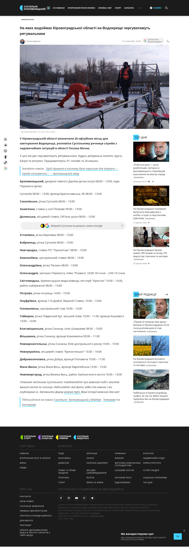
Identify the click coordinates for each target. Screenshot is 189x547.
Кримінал (120, 453)
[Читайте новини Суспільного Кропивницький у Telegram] (92, 498)
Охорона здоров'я (97, 463)
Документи (26, 520)
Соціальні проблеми (155, 477)
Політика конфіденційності (36, 515)
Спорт (118, 8)
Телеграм (109, 399)
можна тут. (72, 392)
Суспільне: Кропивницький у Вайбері (77, 399)
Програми (25, 525)
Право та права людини (67, 471)
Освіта (90, 458)
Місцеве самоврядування (97, 471)
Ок (177, 536)
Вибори (119, 458)
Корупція (92, 453)
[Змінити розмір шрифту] (167, 41)
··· (140, 8)
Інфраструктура (27, 19)
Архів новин (27, 501)
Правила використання (33, 510)
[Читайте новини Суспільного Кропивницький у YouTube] (76, 498)
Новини (24, 453)
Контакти (25, 496)
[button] (5, 139)
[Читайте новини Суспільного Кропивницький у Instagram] (69, 498)
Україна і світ (105, 8)
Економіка (64, 458)
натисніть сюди (96, 516)
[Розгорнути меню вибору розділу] (48, 8)
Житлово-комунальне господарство (128, 464)
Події (61, 453)
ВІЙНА (23, 463)
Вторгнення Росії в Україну (81, 8)
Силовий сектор (124, 470)
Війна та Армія (95, 482)
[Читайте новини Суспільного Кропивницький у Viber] (84, 498)
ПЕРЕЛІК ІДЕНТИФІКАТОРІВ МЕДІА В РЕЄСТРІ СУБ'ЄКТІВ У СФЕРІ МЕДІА (35, 532)
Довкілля (63, 463)
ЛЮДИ (23, 467)
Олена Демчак (34, 41)
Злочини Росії (123, 477)
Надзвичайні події (154, 458)
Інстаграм (29, 404)
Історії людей (151, 470)
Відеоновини (122, 482)
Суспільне (95, 513)
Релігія (90, 477)
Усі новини (59, 8)
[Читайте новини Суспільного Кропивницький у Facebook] (61, 498)
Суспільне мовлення (32, 506)
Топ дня (147, 482)
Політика (63, 477)
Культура (129, 8)
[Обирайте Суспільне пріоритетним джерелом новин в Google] (5, 168)
